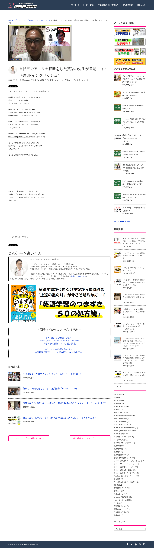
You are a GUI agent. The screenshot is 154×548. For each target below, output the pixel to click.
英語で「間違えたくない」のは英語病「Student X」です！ (51, 388)
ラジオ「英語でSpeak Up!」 (124, 467)
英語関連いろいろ (120, 488)
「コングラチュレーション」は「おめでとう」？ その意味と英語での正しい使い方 (133, 79)
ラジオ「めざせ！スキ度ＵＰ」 (125, 473)
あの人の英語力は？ (121, 425)
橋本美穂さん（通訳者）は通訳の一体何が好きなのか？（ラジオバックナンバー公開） (65, 402)
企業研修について (120, 455)
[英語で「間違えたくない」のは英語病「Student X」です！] (14, 391)
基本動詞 (117, 452)
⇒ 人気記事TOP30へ (122, 221)
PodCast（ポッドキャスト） (124, 476)
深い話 (116, 485)
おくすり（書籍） (88, 5)
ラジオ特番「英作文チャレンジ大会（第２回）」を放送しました (54, 373)
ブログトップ (75, 5)
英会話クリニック (120, 506)
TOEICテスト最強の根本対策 (124, 428)
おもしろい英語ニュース (122, 458)
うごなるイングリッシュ (122, 437)
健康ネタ (117, 515)
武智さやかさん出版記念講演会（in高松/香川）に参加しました (134, 297)
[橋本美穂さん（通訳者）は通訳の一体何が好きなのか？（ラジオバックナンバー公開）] (14, 405)
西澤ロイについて (120, 509)
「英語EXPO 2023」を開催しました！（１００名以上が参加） (134, 311)
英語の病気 (118, 446)
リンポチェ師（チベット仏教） (125, 482)
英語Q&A (117, 409)
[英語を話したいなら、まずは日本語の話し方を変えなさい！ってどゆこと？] (14, 420)
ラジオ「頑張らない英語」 (123, 470)
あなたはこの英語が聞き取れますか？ (59, 349)
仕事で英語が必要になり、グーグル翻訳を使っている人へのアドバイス (133, 168)
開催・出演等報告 (120, 418)
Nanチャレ (118, 394)
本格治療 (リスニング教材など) (108, 5)
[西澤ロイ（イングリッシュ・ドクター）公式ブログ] (23, 5)
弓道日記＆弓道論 (120, 512)
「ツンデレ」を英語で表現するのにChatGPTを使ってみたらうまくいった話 (134, 282)
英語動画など (118, 449)
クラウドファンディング (122, 443)
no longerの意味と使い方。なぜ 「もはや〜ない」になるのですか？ (133, 122)
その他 (116, 503)
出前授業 (117, 397)
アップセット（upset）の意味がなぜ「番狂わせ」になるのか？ (134, 375)
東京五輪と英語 (119, 434)
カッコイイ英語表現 (121, 497)
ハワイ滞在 (118, 400)
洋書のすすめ (118, 494)
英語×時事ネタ (119, 403)
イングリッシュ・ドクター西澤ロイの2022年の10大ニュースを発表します (134, 326)
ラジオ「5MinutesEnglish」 (124, 464)
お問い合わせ (141, 5)
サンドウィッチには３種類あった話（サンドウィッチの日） (134, 255)
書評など (117, 491)
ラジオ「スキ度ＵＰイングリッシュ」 (45, 80)
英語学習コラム (119, 406)
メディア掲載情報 (127, 5)
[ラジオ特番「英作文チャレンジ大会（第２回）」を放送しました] (14, 376)
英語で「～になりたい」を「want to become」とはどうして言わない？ (133, 138)
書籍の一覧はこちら (78, 276)
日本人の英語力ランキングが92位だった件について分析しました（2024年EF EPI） (134, 241)
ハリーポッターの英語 (122, 500)
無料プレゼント (119, 412)
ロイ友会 (117, 479)
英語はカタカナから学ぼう (123, 415)
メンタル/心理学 (119, 440)
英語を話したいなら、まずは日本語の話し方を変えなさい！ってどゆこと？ (59, 417)
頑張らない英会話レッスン (123, 431)
